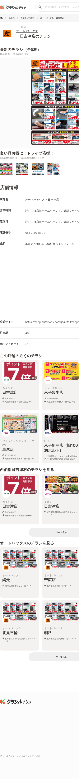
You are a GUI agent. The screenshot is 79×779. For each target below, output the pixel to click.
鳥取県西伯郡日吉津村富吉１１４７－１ (50, 243)
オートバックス (27, 31)
